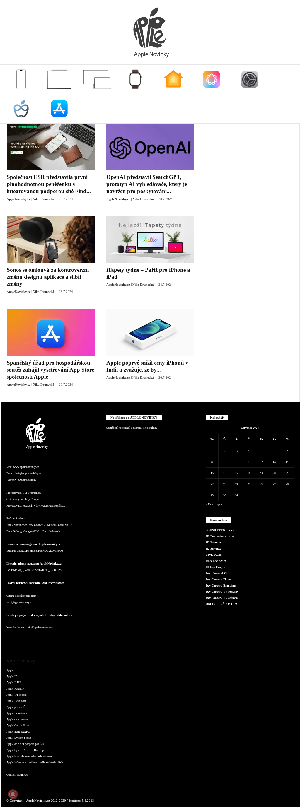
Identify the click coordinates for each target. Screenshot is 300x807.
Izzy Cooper (32, 499)
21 (287, 473)
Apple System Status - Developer (26, 750)
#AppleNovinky (27, 479)
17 (236, 473)
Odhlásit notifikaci (17, 774)
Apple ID (11, 676)
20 (274, 473)
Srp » (219, 504)
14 (287, 462)
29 (212, 495)
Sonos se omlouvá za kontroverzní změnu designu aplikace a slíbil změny (48, 277)
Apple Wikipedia (16, 694)
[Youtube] (82, 639)
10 (236, 462)
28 (287, 484)
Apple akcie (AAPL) (18, 731)
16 (224, 473)
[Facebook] (12, 639)
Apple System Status (18, 737)
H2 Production (32, 492)
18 (249, 473)
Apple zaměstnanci (17, 713)
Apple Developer (16, 700)
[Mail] (47, 639)
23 (224, 484)
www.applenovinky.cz (26, 467)
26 (261, 484)
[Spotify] (59, 639)
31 (236, 495)
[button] (290, 94)
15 (212, 473)
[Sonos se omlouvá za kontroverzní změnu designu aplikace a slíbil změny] (51, 239)
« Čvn (209, 504)
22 (212, 484)
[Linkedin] (36, 639)
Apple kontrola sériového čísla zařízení (29, 756)
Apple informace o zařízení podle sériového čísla (34, 762)
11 (249, 462)
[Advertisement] (250, 159)
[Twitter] (71, 639)
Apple (9, 670)
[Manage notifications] (13, 794)
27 (274, 484)
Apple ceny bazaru (17, 719)
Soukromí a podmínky (144, 427)
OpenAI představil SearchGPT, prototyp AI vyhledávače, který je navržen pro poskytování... (146, 184)
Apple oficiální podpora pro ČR (25, 744)
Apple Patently (15, 688)
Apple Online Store (17, 725)
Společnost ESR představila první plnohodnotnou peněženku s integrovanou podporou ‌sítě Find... (49, 184)
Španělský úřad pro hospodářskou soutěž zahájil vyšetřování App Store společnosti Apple (50, 370)
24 (236, 484)
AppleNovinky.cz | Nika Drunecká (30, 199)
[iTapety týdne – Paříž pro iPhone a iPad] (150, 239)
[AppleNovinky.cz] (150, 32)
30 (224, 495)
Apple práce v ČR (17, 707)
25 (249, 484)
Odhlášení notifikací (118, 427)
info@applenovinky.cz (28, 473)
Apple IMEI (13, 682)
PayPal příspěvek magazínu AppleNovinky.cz (35, 582)
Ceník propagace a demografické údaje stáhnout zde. (40, 615)
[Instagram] (24, 639)
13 (274, 462)
